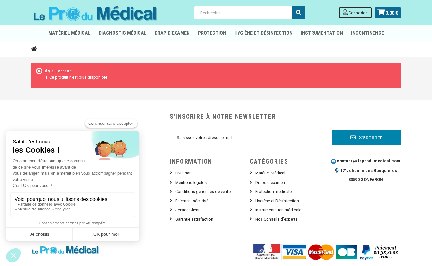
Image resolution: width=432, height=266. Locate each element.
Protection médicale (273, 191)
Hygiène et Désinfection (263, 33)
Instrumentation (322, 33)
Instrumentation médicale (278, 210)
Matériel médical (69, 33)
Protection (212, 33)
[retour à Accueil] (34, 48)
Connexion (358, 12)
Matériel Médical (270, 173)
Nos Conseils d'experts (276, 219)
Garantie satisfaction (194, 219)
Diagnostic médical (122, 33)
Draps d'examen (270, 182)
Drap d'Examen (172, 33)
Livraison (183, 173)
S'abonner (369, 137)
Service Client (187, 210)
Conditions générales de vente (203, 191)
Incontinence (367, 33)
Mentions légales (191, 182)
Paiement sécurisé (191, 200)
